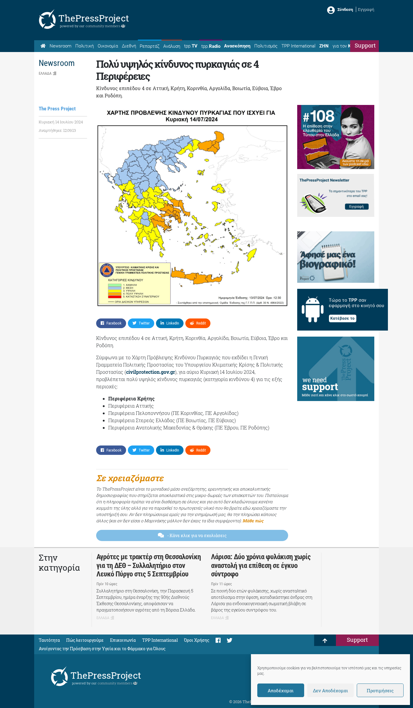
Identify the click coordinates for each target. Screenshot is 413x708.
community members (103, 26)
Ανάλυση (171, 46)
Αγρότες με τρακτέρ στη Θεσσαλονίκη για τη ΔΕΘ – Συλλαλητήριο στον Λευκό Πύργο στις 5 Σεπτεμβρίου (148, 566)
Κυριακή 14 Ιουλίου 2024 (61, 122)
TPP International (298, 46)
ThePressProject (93, 18)
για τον (347, 46)
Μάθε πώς (252, 521)
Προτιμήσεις (380, 690)
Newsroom (60, 46)
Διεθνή (129, 46)
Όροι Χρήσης (196, 640)
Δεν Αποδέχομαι (330, 690)
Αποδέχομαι (281, 690)
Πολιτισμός (266, 46)
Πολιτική (84, 46)
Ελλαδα (45, 73)
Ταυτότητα (49, 640)
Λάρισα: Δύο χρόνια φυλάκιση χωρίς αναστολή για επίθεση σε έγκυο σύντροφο (261, 566)
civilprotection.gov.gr (150, 372)
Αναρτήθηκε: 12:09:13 (57, 130)
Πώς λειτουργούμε (85, 640)
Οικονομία (108, 46)
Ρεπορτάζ (149, 46)
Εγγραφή (366, 9)
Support (365, 45)
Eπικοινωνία (123, 640)
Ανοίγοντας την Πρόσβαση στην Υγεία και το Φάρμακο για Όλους (102, 648)
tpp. (190, 46)
